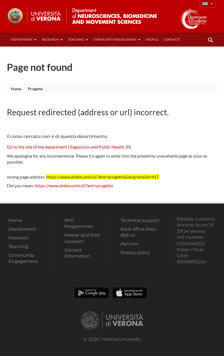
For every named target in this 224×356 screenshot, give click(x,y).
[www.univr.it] (34, 16)
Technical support (140, 220)
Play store (92, 292)
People (152, 39)
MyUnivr (129, 243)
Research (50, 39)
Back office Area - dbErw (139, 232)
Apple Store (130, 292)
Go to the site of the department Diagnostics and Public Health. (66, 146)
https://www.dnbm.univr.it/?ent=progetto (74, 185)
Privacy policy (135, 252)
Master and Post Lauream (82, 238)
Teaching (76, 39)
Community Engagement (115, 39)
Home (16, 88)
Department (22, 39)
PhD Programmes (78, 223)
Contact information (77, 253)
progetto (35, 88)
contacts (172, 39)
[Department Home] (113, 16)
